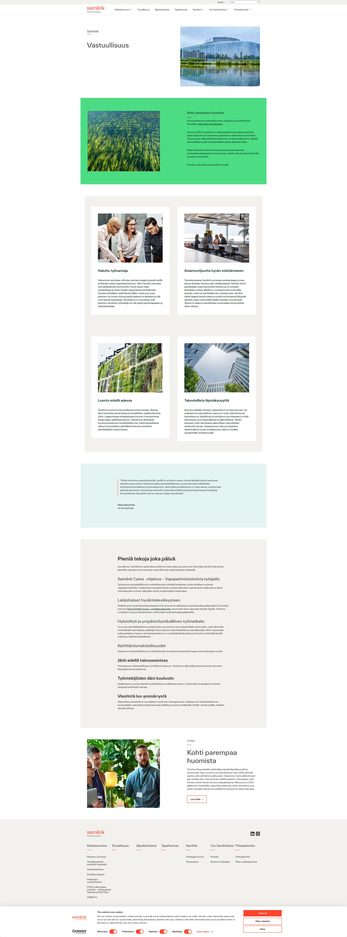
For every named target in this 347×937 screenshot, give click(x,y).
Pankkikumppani (96, 874)
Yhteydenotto (241, 9)
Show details (203, 931)
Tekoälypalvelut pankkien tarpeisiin (97, 863)
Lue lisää (196, 799)
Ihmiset (214, 856)
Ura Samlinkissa (217, 9)
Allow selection (262, 921)
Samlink (197, 9)
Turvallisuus (143, 9)
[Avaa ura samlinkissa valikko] (227, 10)
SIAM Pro (92, 897)
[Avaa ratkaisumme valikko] (131, 10)
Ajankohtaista (162, 9)
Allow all (262, 913)
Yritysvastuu (192, 861)
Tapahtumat (181, 9)
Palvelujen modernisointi (94, 880)
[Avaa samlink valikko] (203, 10)
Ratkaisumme (122, 9)
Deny (262, 929)
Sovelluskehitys (95, 869)
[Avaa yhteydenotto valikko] (250, 10)
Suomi (220, 2)
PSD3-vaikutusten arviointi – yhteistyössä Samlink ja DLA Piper (99, 889)
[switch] (140, 931)
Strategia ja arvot (195, 856)
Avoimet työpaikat (220, 861)
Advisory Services (96, 856)
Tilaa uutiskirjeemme (246, 861)
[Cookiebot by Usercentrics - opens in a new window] (79, 932)
